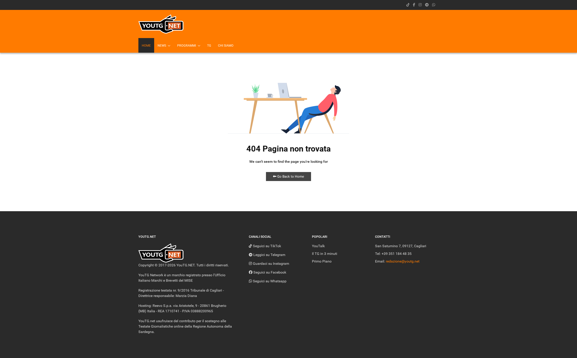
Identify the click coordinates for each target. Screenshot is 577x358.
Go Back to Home (290, 176)
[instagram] (420, 5)
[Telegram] (427, 5)
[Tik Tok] (408, 5)
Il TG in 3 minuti (324, 254)
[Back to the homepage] (160, 24)
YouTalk (318, 246)
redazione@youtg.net (402, 261)
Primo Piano (322, 261)
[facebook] (414, 5)
